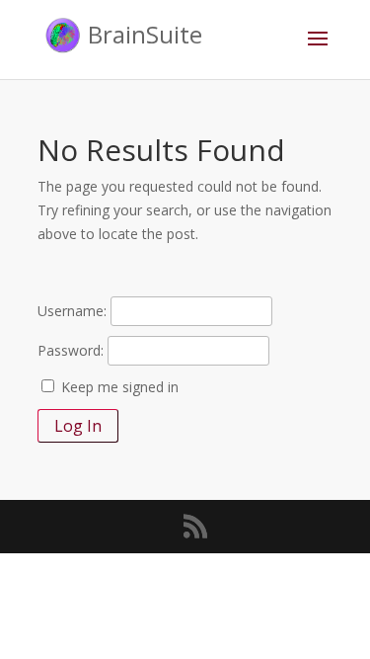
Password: (70, 350)
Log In (78, 426)
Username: (72, 310)
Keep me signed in (120, 386)
